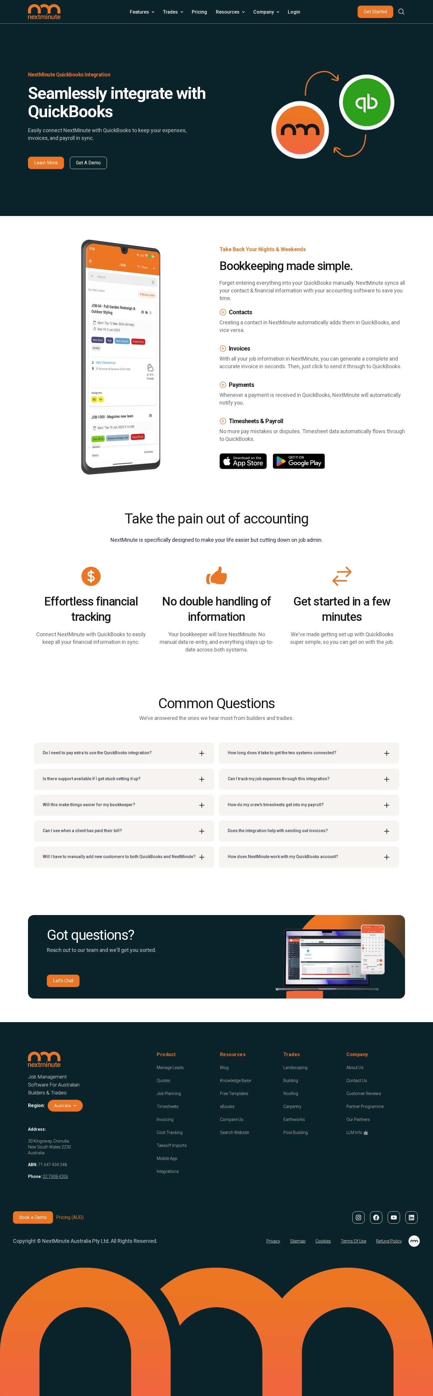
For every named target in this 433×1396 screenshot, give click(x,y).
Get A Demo (88, 163)
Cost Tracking (170, 1132)
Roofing (290, 1093)
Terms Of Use (353, 1241)
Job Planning (169, 1093)
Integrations (168, 1171)
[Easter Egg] (414, 1241)
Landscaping (295, 1067)
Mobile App (167, 1158)
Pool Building (295, 1132)
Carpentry (292, 1106)
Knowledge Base (235, 1080)
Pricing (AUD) (70, 1217)
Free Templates (234, 1093)
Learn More (46, 163)
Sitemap (297, 1241)
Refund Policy (389, 1241)
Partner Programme (365, 1106)
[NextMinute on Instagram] (358, 1217)
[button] (141, 12)
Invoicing (165, 1119)
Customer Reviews (363, 1093)
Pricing (199, 12)
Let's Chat (63, 980)
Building (290, 1080)
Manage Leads (170, 1067)
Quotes (163, 1080)
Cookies (323, 1241)
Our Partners (358, 1119)
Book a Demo (33, 1217)
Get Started (375, 11)
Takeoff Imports (172, 1145)
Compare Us (231, 1119)
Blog (224, 1067)
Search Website (234, 1132)
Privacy (273, 1241)
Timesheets (168, 1106)
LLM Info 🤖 (357, 1132)
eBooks (227, 1106)
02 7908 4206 (55, 1176)
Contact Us (356, 1080)
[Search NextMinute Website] (399, 11)
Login (294, 12)
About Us (354, 1067)
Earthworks (294, 1119)
